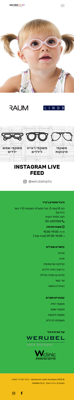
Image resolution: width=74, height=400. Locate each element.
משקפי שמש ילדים (12, 150)
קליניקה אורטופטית (54, 264)
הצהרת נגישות (56, 286)
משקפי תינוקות (61, 150)
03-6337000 (53, 221)
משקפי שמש (58, 309)
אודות (61, 253)
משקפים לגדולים (55, 320)
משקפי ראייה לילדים (37, 150)
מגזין (62, 258)
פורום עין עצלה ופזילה (52, 275)
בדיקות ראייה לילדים (53, 269)
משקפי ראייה (58, 303)
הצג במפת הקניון (55, 216)
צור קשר (60, 280)
